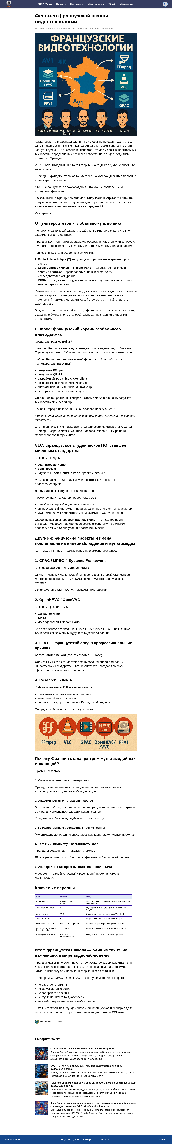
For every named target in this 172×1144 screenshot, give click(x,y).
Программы (77, 4)
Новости (61, 4)
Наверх (161, 1139)
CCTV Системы (103, 1139)
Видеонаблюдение (70, 1139)
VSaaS (112, 4)
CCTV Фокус (45, 4)
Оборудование (96, 4)
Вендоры (87, 1139)
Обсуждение (127, 4)
